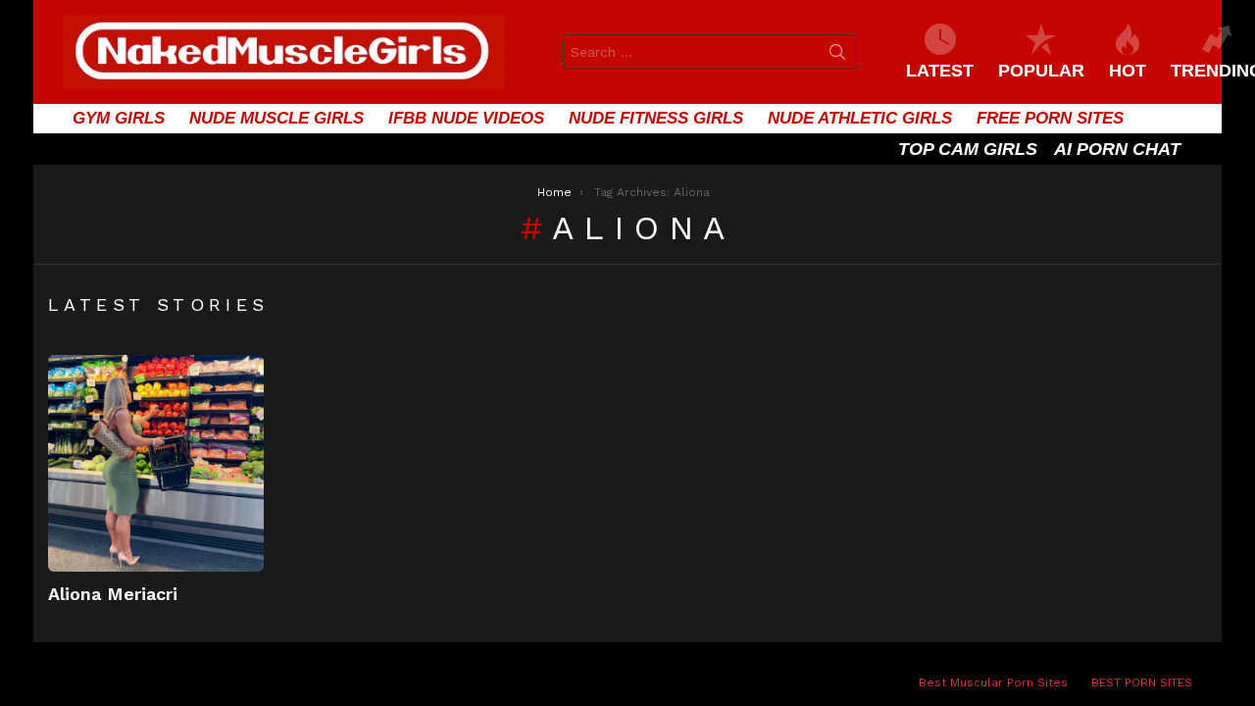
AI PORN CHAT (1117, 149)
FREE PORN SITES (1050, 118)
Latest (940, 70)
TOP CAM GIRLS (967, 149)
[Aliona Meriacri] (156, 463)
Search (837, 55)
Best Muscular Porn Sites (993, 682)
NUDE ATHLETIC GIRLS (860, 118)
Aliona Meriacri (112, 593)
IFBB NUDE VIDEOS (466, 118)
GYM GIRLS (119, 118)
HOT (1127, 70)
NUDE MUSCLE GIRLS (276, 118)
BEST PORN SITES (1141, 682)
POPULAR (1041, 70)
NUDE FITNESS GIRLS (656, 118)
